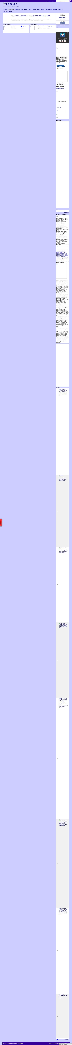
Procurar (70, 1)
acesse (63, 19)
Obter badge (66, 212)
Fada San (13, 1043)
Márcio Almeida (20, 16)
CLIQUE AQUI (60, 88)
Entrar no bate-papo (63, 1044)
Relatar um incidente (57, 1043)
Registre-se (48, 0)
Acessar (53, 0)
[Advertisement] (60, 143)
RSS (57, 1039)
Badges (50, 1043)
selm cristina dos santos (40, 16)
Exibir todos (66, 1039)
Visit (58, 107)
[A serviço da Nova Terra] (62, 76)
